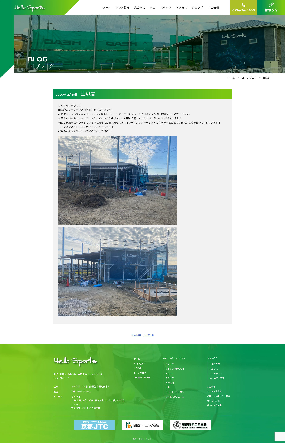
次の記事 (149, 334)
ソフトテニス (216, 373)
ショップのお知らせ (175, 368)
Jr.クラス (214, 368)
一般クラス (215, 364)
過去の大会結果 (214, 405)
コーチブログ (249, 78)
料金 (153, 7)
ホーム (107, 7)
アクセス (181, 7)
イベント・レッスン (175, 391)
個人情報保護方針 (142, 377)
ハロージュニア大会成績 (218, 395)
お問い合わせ (140, 363)
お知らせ (138, 368)
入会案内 (139, 7)
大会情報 (211, 386)
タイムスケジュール (175, 396)
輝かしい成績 (213, 400)
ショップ (197, 7)
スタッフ (166, 7)
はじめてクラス (217, 378)
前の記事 (136, 334)
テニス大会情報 (214, 391)
